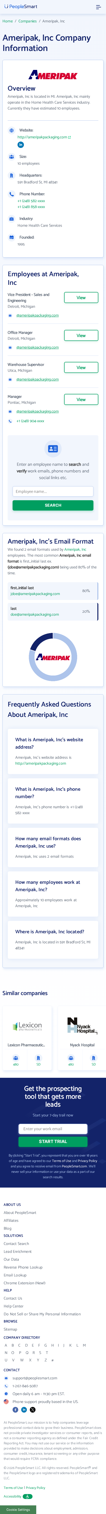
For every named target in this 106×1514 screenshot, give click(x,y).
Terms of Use (61, 1161)
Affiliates (11, 1220)
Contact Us (13, 1298)
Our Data (11, 1259)
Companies (27, 21)
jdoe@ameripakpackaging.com (35, 594)
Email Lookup (15, 1275)
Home (7, 21)
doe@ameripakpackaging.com (35, 615)
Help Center (13, 1306)
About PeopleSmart (20, 1212)
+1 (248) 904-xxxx (30, 421)
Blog (7, 1228)
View (81, 298)
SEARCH (53, 505)
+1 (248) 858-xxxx (31, 207)
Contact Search (16, 1243)
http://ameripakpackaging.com (42, 137)
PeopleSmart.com (74, 1166)
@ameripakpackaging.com (38, 316)
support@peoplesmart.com (35, 1378)
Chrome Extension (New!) (25, 1283)
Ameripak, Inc (75, 549)
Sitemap (10, 1329)
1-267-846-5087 (25, 1386)
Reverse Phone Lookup (23, 1267)
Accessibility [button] (12, 1496)
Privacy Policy (87, 1161)
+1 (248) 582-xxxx (31, 201)
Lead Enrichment (18, 1251)
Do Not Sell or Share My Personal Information (42, 1314)
